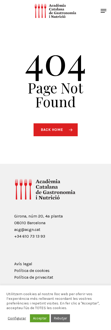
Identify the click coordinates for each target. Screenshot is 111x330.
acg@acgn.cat (27, 229)
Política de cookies (32, 270)
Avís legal (23, 263)
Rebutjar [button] (60, 318)
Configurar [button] (17, 318)
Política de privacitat (33, 277)
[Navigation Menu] (103, 10)
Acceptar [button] (39, 318)
